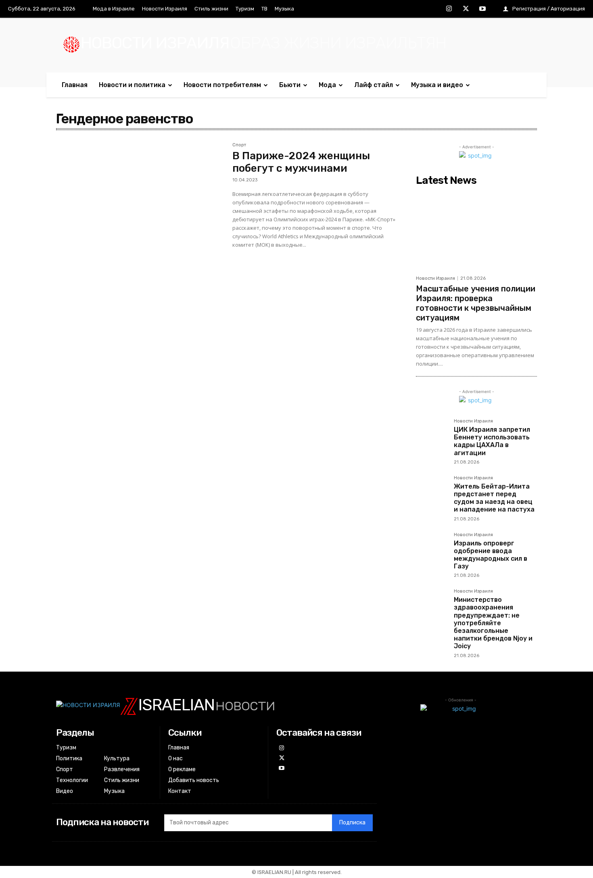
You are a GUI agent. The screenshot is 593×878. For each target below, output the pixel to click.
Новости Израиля (435, 278)
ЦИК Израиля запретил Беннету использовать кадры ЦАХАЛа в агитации (492, 441)
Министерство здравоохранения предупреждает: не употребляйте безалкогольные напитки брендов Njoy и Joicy (493, 623)
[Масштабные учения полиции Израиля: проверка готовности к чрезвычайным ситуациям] (476, 230)
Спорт (239, 145)
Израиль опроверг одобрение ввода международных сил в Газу (490, 554)
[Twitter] (465, 9)
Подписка (352, 822)
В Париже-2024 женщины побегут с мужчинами (301, 162)
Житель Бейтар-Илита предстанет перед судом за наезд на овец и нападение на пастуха (494, 498)
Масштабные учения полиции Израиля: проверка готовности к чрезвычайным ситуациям (475, 303)
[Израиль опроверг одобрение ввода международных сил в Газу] (431, 548)
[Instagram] (449, 9)
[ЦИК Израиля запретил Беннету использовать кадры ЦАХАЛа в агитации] (431, 434)
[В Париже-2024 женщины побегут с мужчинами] (140, 198)
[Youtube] (482, 9)
